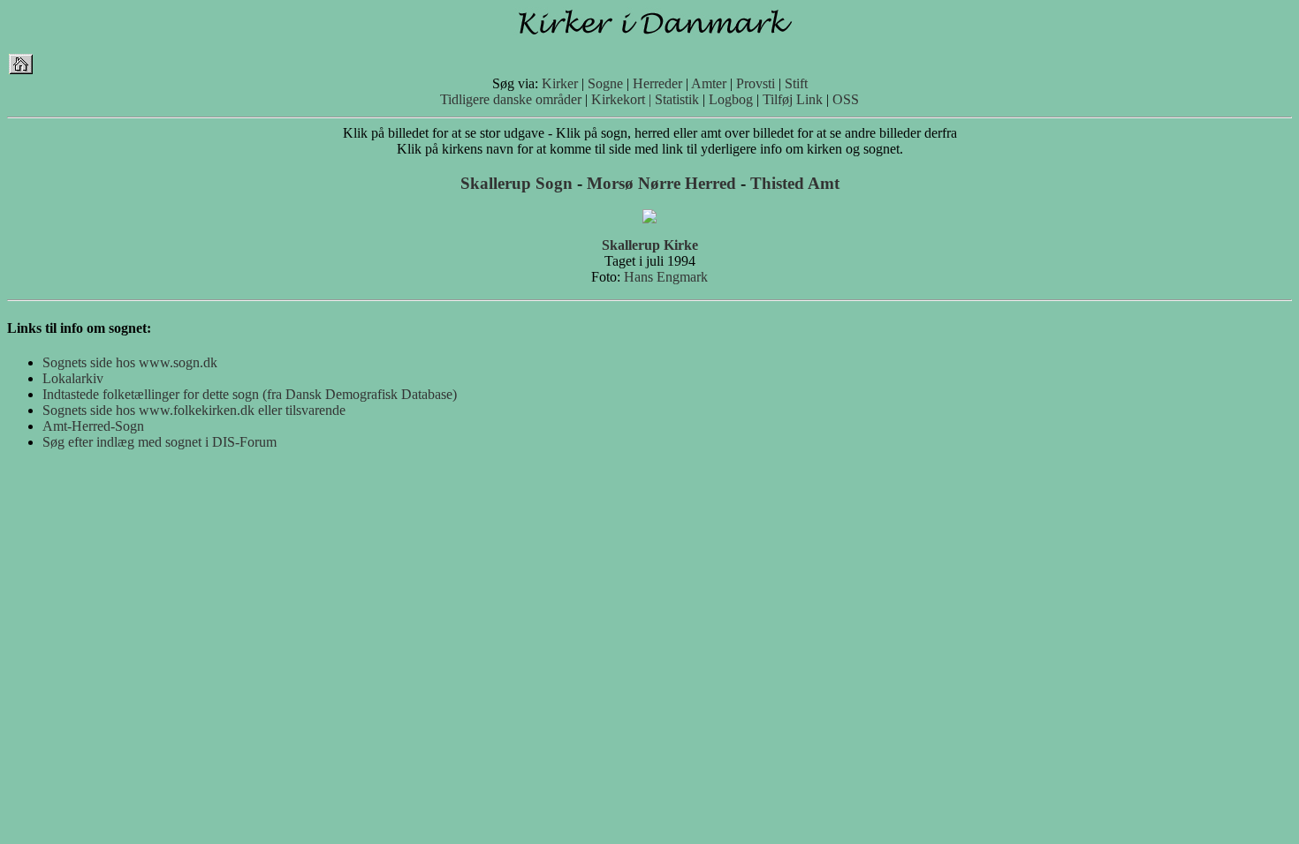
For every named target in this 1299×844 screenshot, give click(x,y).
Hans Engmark (666, 276)
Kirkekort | (621, 99)
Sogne (605, 83)
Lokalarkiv (72, 378)
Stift (796, 83)
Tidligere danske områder (510, 99)
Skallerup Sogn (516, 183)
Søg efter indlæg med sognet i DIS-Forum (159, 441)
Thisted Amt (794, 183)
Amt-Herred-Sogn (93, 425)
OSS (845, 99)
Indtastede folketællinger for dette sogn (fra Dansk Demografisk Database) (249, 394)
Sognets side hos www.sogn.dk (129, 362)
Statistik (677, 99)
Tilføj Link (793, 99)
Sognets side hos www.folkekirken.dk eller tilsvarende (194, 410)
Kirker (560, 83)
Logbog (731, 99)
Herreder (657, 83)
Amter (708, 83)
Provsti (755, 83)
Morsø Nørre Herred (661, 183)
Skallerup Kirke (650, 244)
